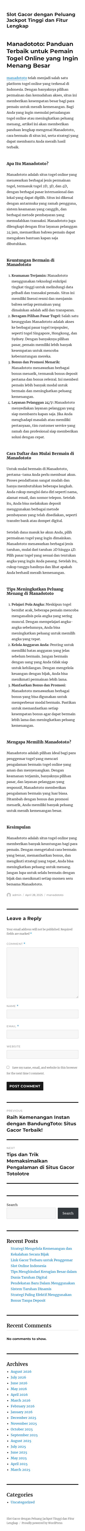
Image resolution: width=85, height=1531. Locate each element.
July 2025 (18, 1446)
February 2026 (23, 1406)
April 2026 (19, 1395)
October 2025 (22, 1429)
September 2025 (24, 1435)
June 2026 (19, 1383)
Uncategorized (23, 1502)
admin (16, 895)
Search (12, 1205)
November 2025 (24, 1423)
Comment (16, 944)
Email (13, 1026)
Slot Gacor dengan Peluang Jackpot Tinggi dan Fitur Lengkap (41, 20)
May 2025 (19, 1458)
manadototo (17, 78)
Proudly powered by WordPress (42, 1523)
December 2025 (23, 1418)
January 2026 (22, 1412)
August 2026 (21, 1371)
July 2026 (18, 1377)
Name (13, 1006)
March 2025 (20, 1470)
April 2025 (19, 1464)
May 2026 (19, 1389)
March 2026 (21, 1400)
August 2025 (21, 1441)
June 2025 (19, 1452)
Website (14, 1046)
